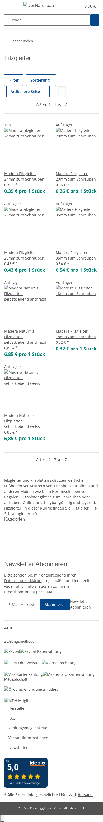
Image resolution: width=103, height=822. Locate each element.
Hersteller (17, 708)
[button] (71, 6)
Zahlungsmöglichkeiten (29, 727)
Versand (85, 794)
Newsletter (18, 747)
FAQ (12, 718)
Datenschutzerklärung (24, 580)
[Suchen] (94, 20)
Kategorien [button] (15, 519)
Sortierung (40, 80)
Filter (13, 80)
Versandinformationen (28, 737)
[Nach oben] (2, 818)
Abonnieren (55, 604)
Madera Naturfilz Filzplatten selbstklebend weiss (22, 421)
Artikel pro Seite (25, 91)
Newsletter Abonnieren (80, 604)
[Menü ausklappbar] (10, 6)
